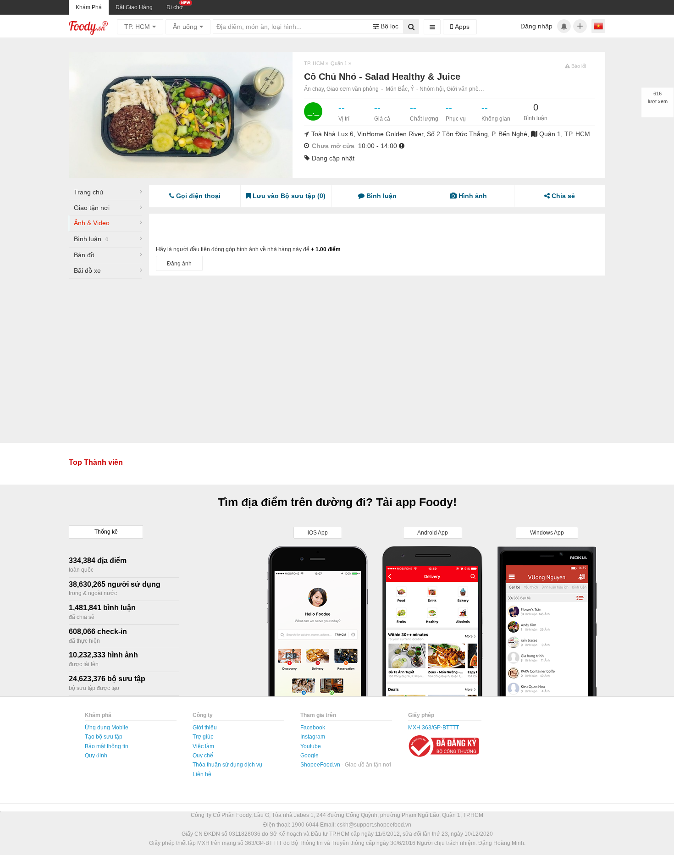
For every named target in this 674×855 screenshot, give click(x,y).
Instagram (312, 737)
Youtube (310, 746)
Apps (461, 26)
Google (309, 755)
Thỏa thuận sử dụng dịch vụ (227, 764)
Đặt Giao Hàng (134, 7)
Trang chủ (88, 192)
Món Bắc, (398, 89)
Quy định (96, 755)
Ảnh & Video (92, 222)
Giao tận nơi (92, 207)
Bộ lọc (388, 26)
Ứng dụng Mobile (106, 727)
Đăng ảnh (179, 263)
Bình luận (91, 239)
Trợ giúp (203, 737)
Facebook (312, 727)
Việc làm (203, 746)
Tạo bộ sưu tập (103, 737)
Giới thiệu (205, 727)
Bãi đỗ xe (87, 270)
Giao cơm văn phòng (352, 89)
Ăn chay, (315, 89)
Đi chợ (174, 7)
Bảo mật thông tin (106, 746)
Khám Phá (89, 7)
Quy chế (203, 755)
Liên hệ (202, 774)
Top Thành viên (96, 462)
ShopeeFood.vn (321, 764)
